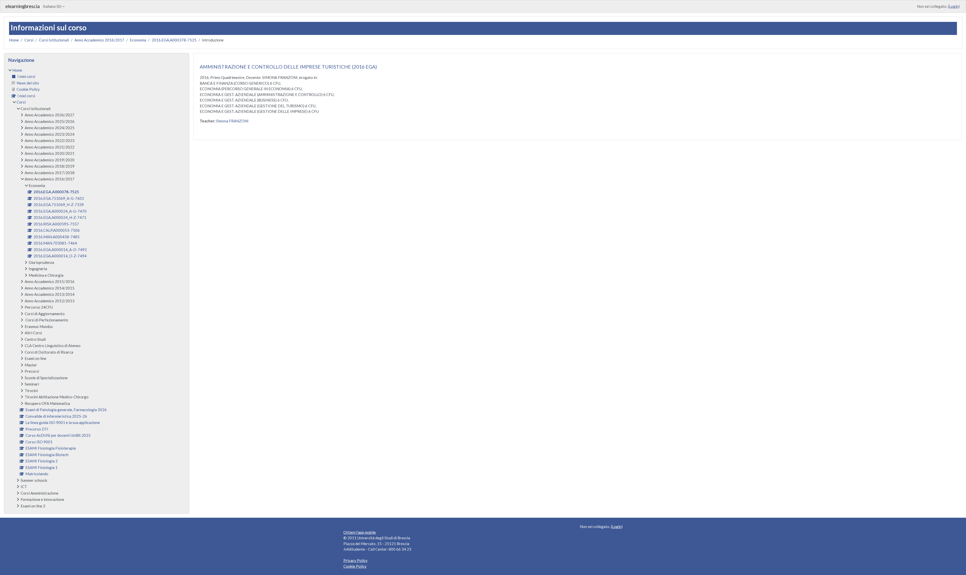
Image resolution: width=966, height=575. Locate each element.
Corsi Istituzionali (54, 40)
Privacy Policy (355, 560)
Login (953, 6)
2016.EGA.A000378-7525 (174, 40)
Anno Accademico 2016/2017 (99, 40)
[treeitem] (96, 288)
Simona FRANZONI (232, 121)
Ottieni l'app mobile (359, 532)
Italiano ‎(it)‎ (52, 6)
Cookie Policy (355, 566)
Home (14, 40)
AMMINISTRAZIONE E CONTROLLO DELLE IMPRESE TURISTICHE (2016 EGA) (288, 67)
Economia (138, 40)
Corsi (28, 40)
